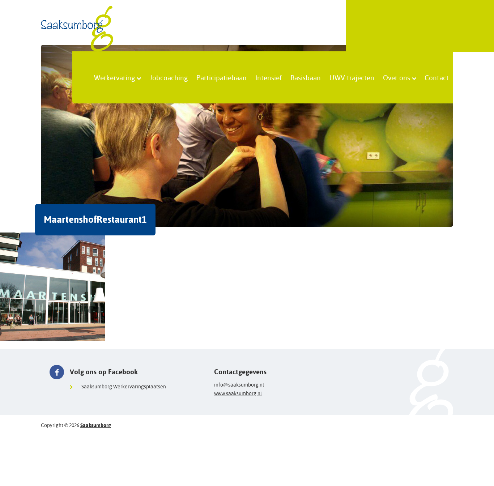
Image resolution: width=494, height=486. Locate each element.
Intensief (268, 77)
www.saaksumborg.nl (238, 393)
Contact (437, 77)
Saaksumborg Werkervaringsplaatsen (123, 386)
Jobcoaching (168, 77)
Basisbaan (305, 77)
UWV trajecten (351, 77)
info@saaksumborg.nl (239, 385)
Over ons (396, 77)
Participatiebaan (221, 77)
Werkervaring (114, 77)
